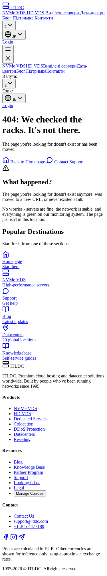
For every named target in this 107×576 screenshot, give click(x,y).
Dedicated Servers (30, 418)
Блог (7, 17)
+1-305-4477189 (29, 526)
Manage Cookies (30, 493)
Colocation (23, 423)
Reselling (22, 439)
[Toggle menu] (8, 49)
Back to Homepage (27, 161)
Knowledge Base (29, 467)
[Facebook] (6, 539)
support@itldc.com (31, 521)
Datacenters (24, 434)
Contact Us (24, 516)
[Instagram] (14, 539)
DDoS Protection (29, 429)
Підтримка (24, 17)
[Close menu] (8, 59)
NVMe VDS (14, 12)
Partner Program (28, 472)
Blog (18, 462)
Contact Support (68, 161)
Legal (19, 487)
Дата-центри (92, 12)
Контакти (44, 17)
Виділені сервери (62, 12)
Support (21, 477)
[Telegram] (21, 539)
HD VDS (36, 12)
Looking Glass (27, 482)
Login (7, 41)
